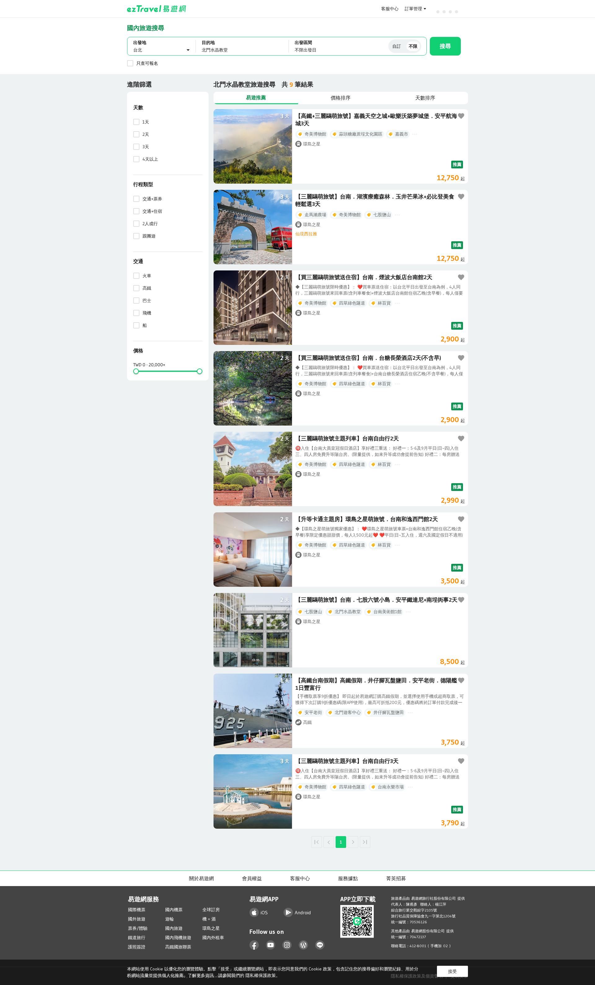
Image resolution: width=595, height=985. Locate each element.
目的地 (208, 42)
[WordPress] (303, 945)
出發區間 (303, 42)
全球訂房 (211, 909)
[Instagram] (287, 945)
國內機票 (174, 909)
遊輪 (169, 919)
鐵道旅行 (136, 937)
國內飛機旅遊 (178, 937)
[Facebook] (254, 945)
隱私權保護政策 (260, 975)
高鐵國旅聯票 (178, 947)
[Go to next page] (353, 842)
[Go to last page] (365, 842)
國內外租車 (213, 937)
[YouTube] (270, 945)
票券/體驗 (138, 928)
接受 (452, 971)
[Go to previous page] (329, 842)
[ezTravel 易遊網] (156, 8)
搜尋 (445, 46)
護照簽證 (136, 947)
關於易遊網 (201, 878)
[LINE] (320, 945)
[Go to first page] (317, 842)
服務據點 (348, 878)
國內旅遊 (174, 928)
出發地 (139, 42)
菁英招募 (396, 878)
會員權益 (252, 878)
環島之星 (211, 928)
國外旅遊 (136, 919)
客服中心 (390, 8)
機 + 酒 (209, 919)
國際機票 (136, 909)
